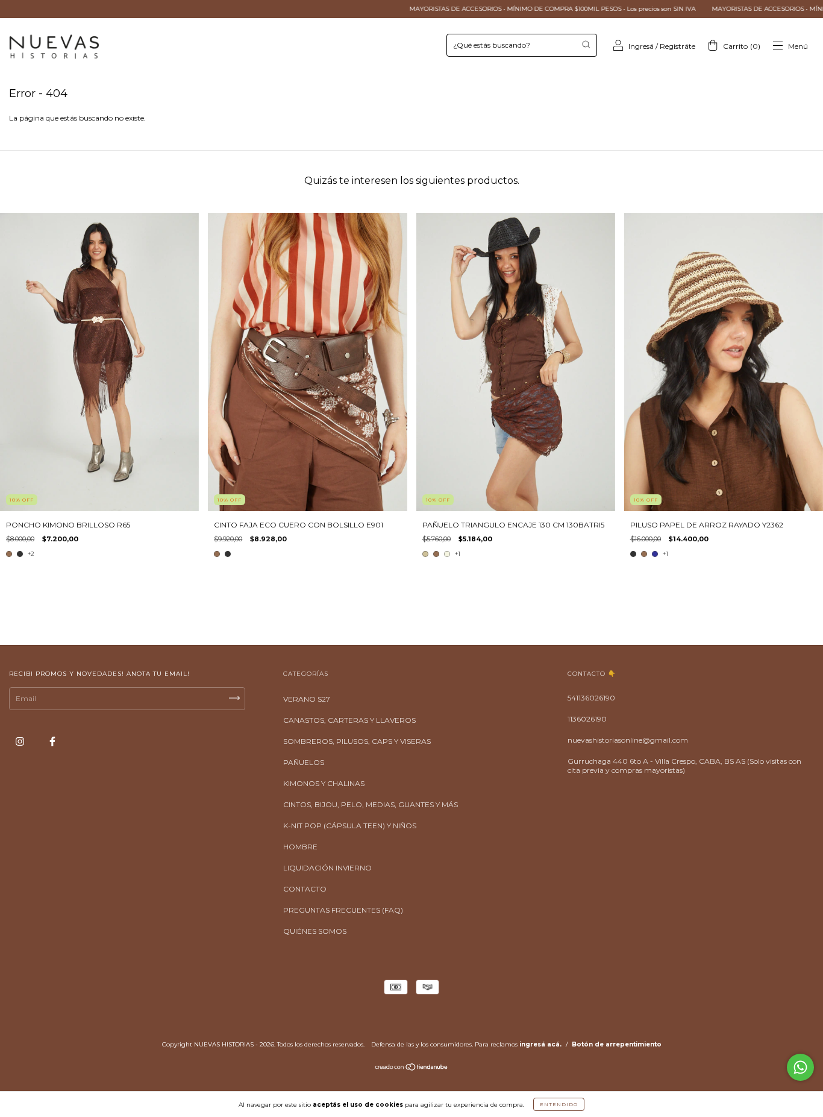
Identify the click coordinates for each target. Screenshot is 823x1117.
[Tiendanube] (411, 1068)
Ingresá (641, 46)
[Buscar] (586, 44)
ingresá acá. (540, 1044)
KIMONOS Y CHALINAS (324, 783)
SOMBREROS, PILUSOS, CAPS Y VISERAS (357, 741)
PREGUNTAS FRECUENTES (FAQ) (343, 909)
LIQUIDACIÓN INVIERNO (327, 867)
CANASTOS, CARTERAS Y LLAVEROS (349, 720)
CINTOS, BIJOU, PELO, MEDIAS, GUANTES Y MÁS (370, 804)
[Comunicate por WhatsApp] (800, 1067)
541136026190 (591, 697)
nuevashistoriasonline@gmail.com (628, 739)
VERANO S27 (306, 698)
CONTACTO (305, 888)
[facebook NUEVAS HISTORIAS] (52, 741)
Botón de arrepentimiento (617, 1044)
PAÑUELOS (303, 762)
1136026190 (587, 718)
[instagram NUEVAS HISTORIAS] (21, 741)
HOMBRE (300, 846)
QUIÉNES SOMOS (314, 931)
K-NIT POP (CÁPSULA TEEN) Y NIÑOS (349, 825)
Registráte (677, 46)
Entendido (559, 1104)
